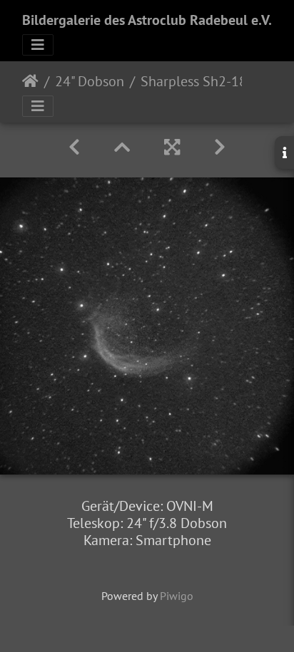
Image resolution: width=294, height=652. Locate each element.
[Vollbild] (172, 147)
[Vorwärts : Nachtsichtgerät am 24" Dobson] (220, 147)
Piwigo (176, 596)
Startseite (30, 81)
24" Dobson (89, 81)
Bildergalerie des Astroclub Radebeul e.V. (147, 20)
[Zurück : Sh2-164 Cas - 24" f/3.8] (74, 147)
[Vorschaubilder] (122, 147)
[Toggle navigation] (38, 45)
